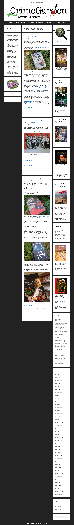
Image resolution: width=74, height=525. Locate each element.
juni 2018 (57, 429)
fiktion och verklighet (34, 311)
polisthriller (63, 345)
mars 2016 (57, 467)
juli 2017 (56, 443)
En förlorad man (38, 223)
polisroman (64, 343)
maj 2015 (57, 482)
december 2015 (58, 471)
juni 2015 (57, 480)
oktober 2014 (57, 492)
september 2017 (58, 441)
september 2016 (58, 458)
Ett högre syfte (36, 238)
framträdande (44, 311)
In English (63, 22)
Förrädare (44, 230)
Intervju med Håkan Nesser (60, 238)
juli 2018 (56, 428)
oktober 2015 (57, 474)
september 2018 (58, 425)
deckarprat (31, 310)
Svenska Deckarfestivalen (11, 63)
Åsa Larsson (40, 111)
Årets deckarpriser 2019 (32, 179)
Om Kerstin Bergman (39, 22)
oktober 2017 (57, 440)
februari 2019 (57, 419)
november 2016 (58, 455)
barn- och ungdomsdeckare (36, 169)
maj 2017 (57, 446)
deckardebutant (33, 309)
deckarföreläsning (59, 327)
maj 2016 (57, 464)
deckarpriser (39, 317)
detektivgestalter (59, 334)
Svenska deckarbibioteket (34, 316)
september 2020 (58, 407)
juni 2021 (57, 401)
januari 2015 (57, 488)
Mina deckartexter (30, 22)
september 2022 (58, 392)
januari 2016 (57, 470)
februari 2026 (57, 377)
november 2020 (58, 404)
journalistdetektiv (58, 341)
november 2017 (58, 438)
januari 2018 (57, 435)
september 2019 (58, 413)
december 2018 (58, 420)
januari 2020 (57, 408)
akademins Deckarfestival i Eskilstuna (36, 104)
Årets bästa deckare (28, 111)
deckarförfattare (26, 310)
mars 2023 (57, 389)
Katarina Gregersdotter (40, 112)
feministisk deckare (27, 311)
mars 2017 (57, 449)
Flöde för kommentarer (59, 508)
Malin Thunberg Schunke (32, 318)
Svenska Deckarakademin (40, 318)
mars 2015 (57, 485)
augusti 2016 (57, 459)
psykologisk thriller (62, 346)
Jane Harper (26, 318)
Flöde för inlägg (58, 506)
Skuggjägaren (26, 192)
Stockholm (58, 354)
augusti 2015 (57, 477)
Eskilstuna (48, 310)
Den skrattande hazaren (41, 217)
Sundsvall (56, 355)
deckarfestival (62, 324)
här (12, 61)
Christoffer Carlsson (45, 308)
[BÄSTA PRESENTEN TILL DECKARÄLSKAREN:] (61, 197)
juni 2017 (57, 444)
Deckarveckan (39, 310)
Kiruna (45, 112)
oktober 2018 (57, 423)
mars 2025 (57, 383)
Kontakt (58, 22)
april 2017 (57, 447)
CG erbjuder (23, 22)
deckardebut (43, 169)
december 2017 (58, 437)
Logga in (56, 505)
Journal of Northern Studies (35, 90)
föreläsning (65, 339)
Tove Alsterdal (46, 316)
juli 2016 (56, 461)
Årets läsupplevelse (30, 37)
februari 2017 (57, 450)
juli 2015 (56, 479)
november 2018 (58, 422)
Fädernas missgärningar (41, 47)
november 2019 (58, 410)
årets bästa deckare (28, 308)
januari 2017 (57, 452)
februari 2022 (57, 395)
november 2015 (58, 473)
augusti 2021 (57, 398)
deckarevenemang (45, 309)
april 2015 (57, 483)
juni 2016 (57, 462)
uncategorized (27, 110)
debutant (25, 309)
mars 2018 (57, 432)
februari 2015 (57, 486)
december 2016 (58, 453)
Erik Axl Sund (44, 310)
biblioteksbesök (34, 308)
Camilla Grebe (39, 308)
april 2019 (57, 416)
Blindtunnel (44, 216)
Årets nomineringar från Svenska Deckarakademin (35, 122)
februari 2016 (57, 468)
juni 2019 (57, 414)
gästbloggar (61, 340)
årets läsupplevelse (35, 111)
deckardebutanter (39, 309)
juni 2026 (57, 374)
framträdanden (59, 337)
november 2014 (58, 491)
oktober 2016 (57, 456)
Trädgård (17, 22)
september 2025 (58, 380)
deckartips (25, 112)
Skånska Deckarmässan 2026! (60, 234)
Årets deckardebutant (28, 160)
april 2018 (57, 431)
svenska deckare (41, 316)
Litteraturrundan (14, 72)
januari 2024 (57, 386)
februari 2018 (57, 434)
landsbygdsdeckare (58, 343)
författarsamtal (39, 311)
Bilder (54, 22)
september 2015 (58, 476)
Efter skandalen (30, 233)
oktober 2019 (57, 411)
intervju (64, 340)
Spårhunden (26, 162)
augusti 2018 (57, 426)
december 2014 (58, 489)
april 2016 (57, 465)
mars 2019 (57, 417)
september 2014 (58, 494)
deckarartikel (45, 111)
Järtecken (29, 217)
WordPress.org (58, 509)
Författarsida (11, 22)
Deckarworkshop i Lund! (59, 232)
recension (58, 349)
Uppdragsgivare (48, 22)
